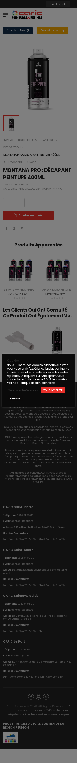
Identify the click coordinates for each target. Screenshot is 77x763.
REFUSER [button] (15, 398)
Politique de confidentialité (37, 383)
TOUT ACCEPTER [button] (53, 390)
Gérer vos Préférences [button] (23, 390)
